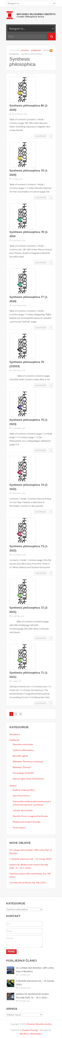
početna (25, 50)
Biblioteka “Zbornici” (22, 767)
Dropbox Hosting (30, 1030)
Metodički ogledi (20, 755)
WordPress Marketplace (31, 1033)
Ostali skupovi (19, 827)
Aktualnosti (14, 734)
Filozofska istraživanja (23, 744)
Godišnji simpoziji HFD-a (24, 790)
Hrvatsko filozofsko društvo (39, 1024)
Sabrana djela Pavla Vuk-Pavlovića (28, 778)
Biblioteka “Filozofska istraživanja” (28, 761)
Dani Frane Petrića (21, 795)
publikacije (36, 50)
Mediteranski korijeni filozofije (26, 821)
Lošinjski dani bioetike (23, 810)
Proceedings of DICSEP (23, 773)
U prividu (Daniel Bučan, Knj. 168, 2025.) (27, 882)
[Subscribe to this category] (51, 51)
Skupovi (13, 785)
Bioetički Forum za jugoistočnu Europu (30, 816)
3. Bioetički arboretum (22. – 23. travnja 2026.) (30, 859)
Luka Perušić (40, 136)
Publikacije (14, 740)
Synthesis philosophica (23, 750)
